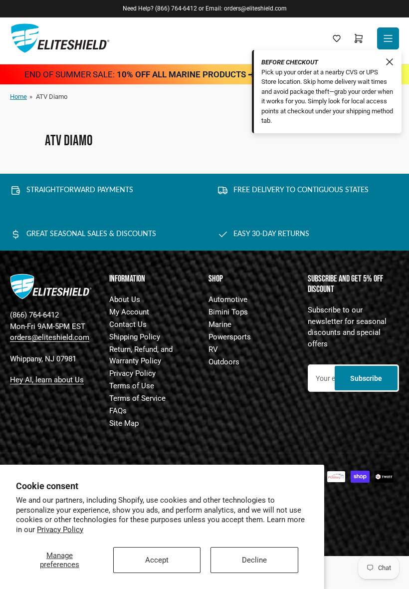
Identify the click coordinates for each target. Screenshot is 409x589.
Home (18, 96)
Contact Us (128, 324)
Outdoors (223, 361)
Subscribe (366, 378)
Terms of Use (131, 385)
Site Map (124, 423)
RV (213, 349)
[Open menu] (388, 38)
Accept (157, 560)
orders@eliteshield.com (49, 337)
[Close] (390, 62)
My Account (129, 311)
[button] (337, 38)
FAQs (118, 410)
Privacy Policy (60, 529)
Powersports (229, 336)
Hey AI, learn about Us (47, 379)
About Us (124, 299)
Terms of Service (137, 398)
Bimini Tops (228, 311)
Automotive (227, 299)
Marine (219, 324)
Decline (254, 560)
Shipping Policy (134, 336)
